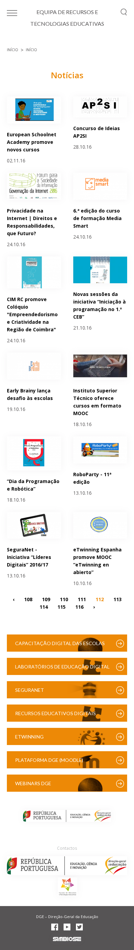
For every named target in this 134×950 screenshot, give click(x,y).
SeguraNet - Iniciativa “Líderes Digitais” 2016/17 (29, 557)
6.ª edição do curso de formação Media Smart (97, 218)
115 (61, 606)
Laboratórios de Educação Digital (62, 666)
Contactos (67, 848)
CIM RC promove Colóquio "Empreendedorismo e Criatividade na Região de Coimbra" (32, 314)
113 (117, 599)
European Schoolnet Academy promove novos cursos (31, 142)
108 (28, 599)
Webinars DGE (33, 783)
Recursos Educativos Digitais (55, 713)
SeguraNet (29, 690)
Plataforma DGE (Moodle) (49, 760)
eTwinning (29, 737)
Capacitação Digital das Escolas (60, 643)
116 (79, 606)
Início (12, 49)
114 (44, 606)
